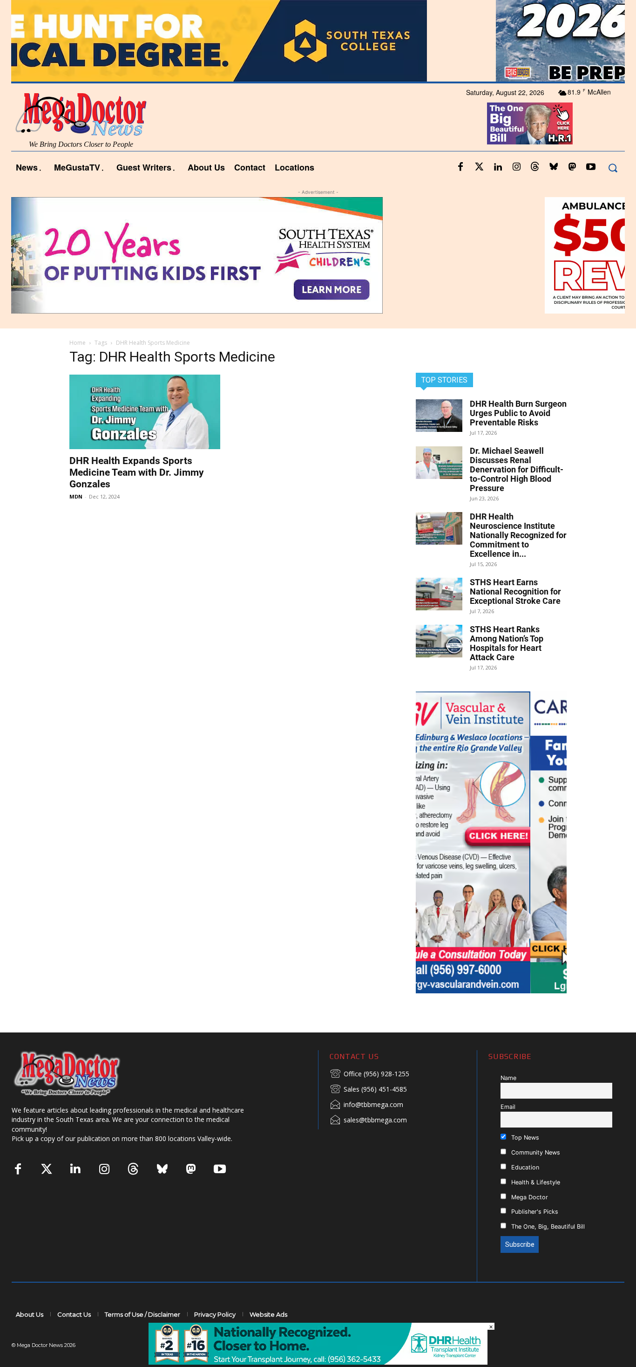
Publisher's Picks (533, 1211)
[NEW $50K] (318, 255)
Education (524, 1167)
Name (508, 1077)
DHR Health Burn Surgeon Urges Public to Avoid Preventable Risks (518, 413)
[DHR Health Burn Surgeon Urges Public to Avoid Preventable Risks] (439, 415)
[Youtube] (591, 167)
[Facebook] (460, 167)
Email (508, 1106)
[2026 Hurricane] (318, 41)
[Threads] (535, 167)
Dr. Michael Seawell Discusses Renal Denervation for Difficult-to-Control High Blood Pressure (516, 469)
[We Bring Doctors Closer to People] (81, 1073)
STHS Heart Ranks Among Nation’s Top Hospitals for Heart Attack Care (506, 643)
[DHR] (318, 1362)
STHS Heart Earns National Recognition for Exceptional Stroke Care (515, 591)
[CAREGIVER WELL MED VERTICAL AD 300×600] (491, 842)
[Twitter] (479, 167)
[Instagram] (516, 167)
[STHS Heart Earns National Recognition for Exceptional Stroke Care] (439, 594)
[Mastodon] (572, 167)
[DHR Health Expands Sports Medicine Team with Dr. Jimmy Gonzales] (144, 412)
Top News (524, 1137)
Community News (534, 1152)
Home (77, 343)
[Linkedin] (497, 167)
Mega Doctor (528, 1197)
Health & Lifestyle (534, 1182)
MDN (75, 496)
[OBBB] (530, 123)
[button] (612, 167)
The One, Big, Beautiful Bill (547, 1226)
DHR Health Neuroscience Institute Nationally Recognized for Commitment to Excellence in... (518, 535)
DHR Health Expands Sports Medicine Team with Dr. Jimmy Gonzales (136, 472)
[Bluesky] (553, 167)
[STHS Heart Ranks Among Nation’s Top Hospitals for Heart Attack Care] (439, 641)
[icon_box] (369, 1074)
